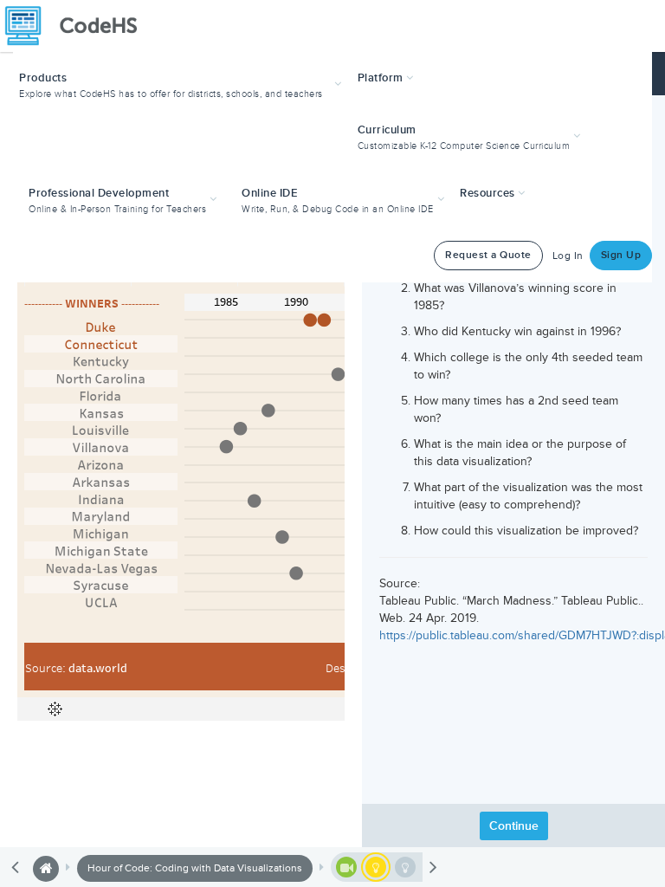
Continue (514, 826)
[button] (182, 83)
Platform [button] (382, 78)
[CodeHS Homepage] (78, 26)
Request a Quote (488, 255)
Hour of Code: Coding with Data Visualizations (194, 868)
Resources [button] (489, 193)
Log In (568, 255)
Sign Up (621, 255)
